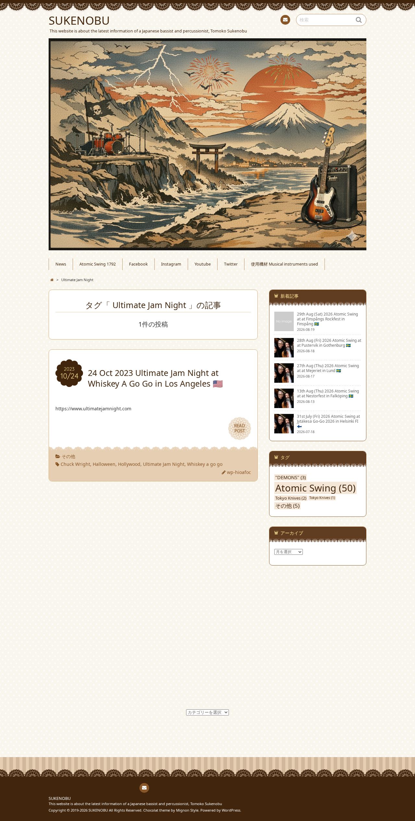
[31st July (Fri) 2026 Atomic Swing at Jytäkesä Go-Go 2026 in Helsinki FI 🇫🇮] (284, 430)
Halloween (104, 464)
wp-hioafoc (239, 472)
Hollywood (129, 464)
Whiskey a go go (204, 464)
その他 (68, 456)
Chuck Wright (75, 464)
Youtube (246, 20)
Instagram (233, 20)
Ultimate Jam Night (163, 464)
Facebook (220, 20)
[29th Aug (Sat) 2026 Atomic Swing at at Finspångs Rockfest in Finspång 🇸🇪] (284, 328)
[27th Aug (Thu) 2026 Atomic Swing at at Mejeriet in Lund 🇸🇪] (284, 379)
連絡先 (285, 20)
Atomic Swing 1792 (207, 20)
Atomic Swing (315, 488)
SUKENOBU (60, 798)
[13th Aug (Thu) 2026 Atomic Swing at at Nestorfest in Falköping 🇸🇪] (284, 405)
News (194, 20)
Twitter (259, 20)
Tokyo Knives (290, 498)
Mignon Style (187, 810)
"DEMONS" (290, 477)
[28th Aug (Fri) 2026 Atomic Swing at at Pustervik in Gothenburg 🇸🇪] (284, 354)
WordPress (231, 810)
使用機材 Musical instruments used (272, 20)
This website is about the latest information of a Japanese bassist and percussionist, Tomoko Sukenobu (135, 803)
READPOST (239, 428)
